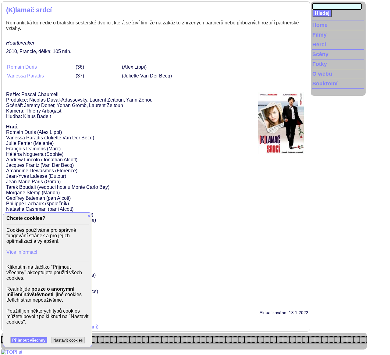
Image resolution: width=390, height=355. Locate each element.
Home (320, 25)
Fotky (319, 64)
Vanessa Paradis (25, 75)
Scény (320, 54)
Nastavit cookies (68, 340)
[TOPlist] (11, 352)
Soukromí (325, 84)
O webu (322, 74)
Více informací (21, 252)
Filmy (319, 35)
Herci (319, 44)
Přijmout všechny (28, 340)
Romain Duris (22, 67)
